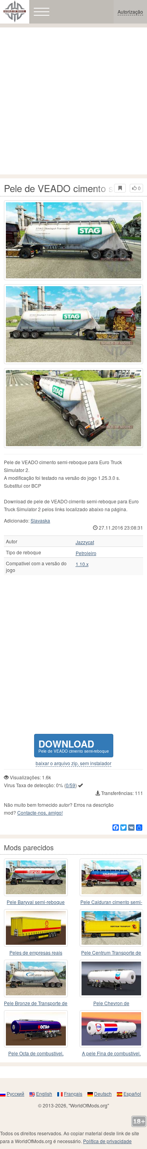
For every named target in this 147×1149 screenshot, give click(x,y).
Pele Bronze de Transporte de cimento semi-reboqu (35, 1003)
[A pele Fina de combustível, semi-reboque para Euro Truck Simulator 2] (111, 1029)
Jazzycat (85, 542)
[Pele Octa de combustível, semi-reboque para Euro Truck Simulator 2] (36, 1029)
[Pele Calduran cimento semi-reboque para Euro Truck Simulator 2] (111, 877)
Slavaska (40, 520)
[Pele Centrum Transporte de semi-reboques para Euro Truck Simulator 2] (111, 928)
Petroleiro (86, 553)
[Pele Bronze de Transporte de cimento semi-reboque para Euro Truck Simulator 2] (36, 978)
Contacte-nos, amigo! (40, 812)
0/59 (70, 785)
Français (73, 1093)
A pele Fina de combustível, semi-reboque (111, 1053)
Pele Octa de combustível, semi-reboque (36, 1053)
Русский (15, 1093)
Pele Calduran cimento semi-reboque (111, 902)
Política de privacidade (107, 1141)
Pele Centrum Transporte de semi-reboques (111, 953)
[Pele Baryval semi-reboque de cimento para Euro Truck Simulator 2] (36, 877)
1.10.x (82, 564)
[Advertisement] (73, 100)
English (44, 1093)
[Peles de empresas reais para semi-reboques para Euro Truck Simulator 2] (36, 928)
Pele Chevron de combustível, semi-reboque (111, 1003)
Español (132, 1093)
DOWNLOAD (73, 745)
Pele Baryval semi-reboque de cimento (36, 902)
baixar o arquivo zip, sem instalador (73, 763)
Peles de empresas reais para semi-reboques (35, 953)
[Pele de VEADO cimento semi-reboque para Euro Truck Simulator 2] (73, 240)
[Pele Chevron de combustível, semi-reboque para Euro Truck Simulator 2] (111, 978)
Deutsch (103, 1093)
